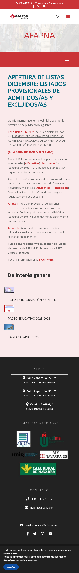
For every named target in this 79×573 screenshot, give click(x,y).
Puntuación (48, 163)
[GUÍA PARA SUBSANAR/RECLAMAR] (31, 152)
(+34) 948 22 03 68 (41, 499)
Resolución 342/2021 (21, 132)
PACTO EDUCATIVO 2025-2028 (29, 319)
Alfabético (32, 163)
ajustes (32, 560)
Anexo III (13, 203)
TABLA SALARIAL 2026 (23, 337)
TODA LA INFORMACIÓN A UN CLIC (32, 300)
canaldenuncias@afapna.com (41, 525)
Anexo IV (13, 228)
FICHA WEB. (46, 259)
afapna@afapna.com (41, 507)
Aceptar (11, 566)
